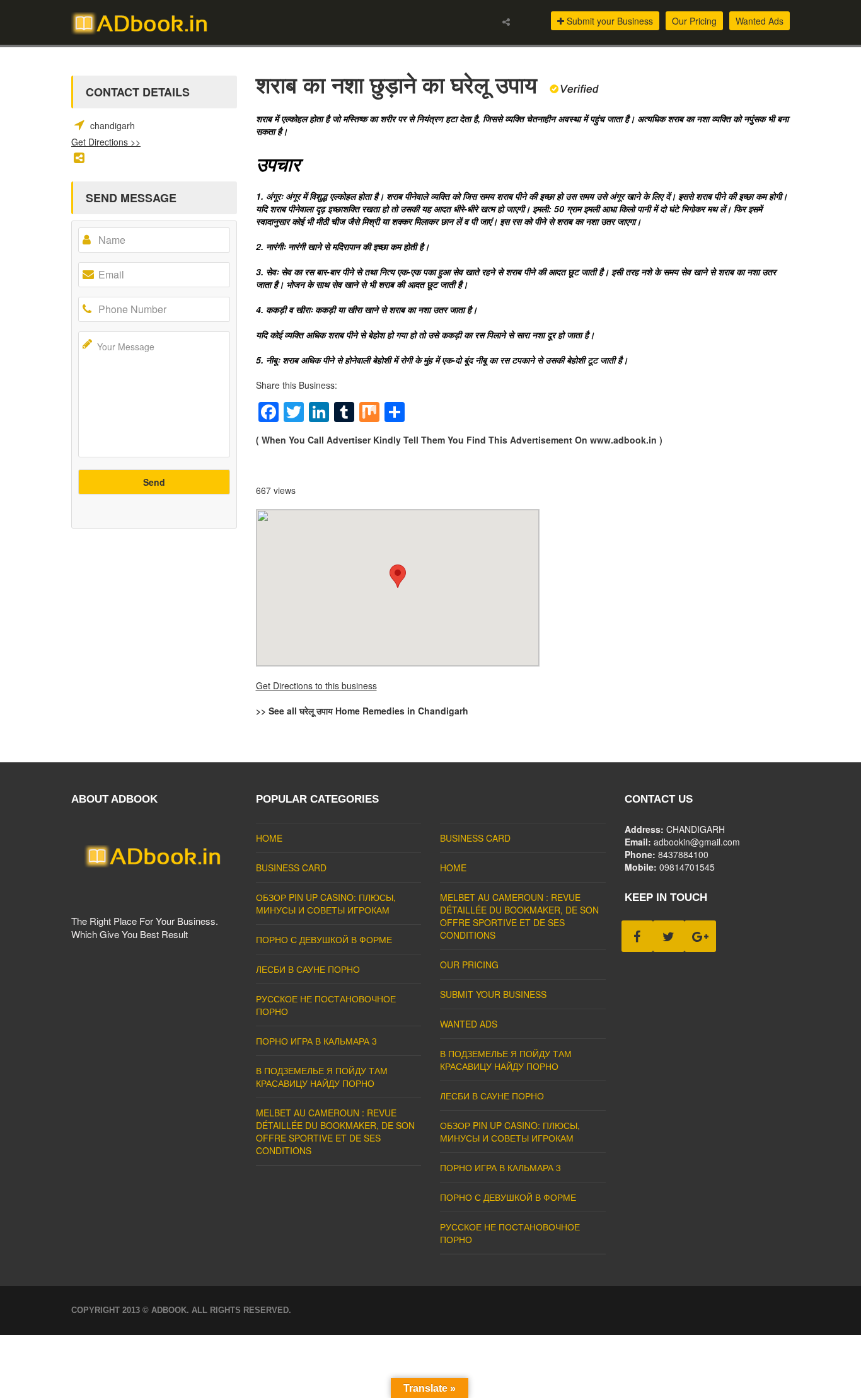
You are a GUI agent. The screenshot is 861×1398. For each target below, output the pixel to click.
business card (291, 867)
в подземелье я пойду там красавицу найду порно (322, 1076)
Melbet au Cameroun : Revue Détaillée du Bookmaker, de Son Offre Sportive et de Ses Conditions (335, 1131)
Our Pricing (694, 20)
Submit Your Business (493, 994)
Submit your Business (608, 20)
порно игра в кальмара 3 (316, 1040)
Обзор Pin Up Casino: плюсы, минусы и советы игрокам (326, 903)
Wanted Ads (759, 20)
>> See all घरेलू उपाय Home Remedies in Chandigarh (362, 710)
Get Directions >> (106, 141)
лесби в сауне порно (308, 969)
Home (269, 838)
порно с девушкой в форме (324, 939)
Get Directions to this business (316, 685)
